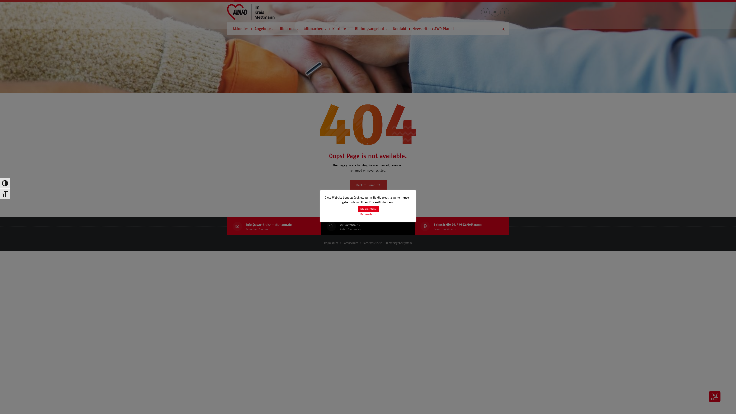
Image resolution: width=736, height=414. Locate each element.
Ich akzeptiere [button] (368, 209)
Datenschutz (368, 214)
